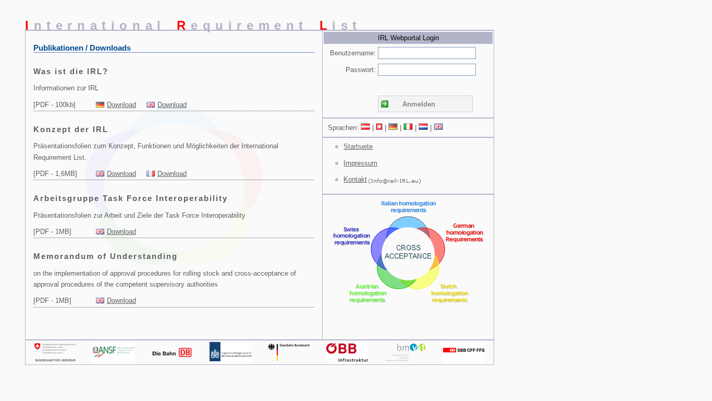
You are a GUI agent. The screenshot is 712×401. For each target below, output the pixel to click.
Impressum (360, 163)
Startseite (358, 146)
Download (121, 105)
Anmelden (418, 104)
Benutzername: (353, 53)
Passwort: (361, 70)
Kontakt (355, 179)
